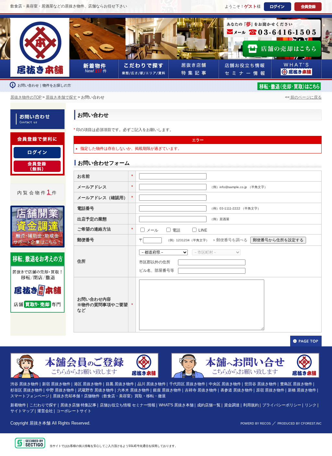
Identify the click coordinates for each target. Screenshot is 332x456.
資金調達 (232, 405)
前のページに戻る (306, 97)
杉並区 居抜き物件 (26, 390)
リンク (310, 405)
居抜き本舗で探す (61, 97)
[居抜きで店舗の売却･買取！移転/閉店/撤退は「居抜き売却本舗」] (289, 85)
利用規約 (251, 405)
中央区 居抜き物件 (225, 384)
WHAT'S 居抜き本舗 (176, 405)
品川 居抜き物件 (151, 384)
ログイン (277, 6)
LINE (202, 230)
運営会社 (45, 411)
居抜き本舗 (40, 423)
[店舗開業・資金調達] (37, 209)
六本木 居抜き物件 (133, 390)
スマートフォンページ (29, 396)
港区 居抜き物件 (88, 384)
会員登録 (308, 6)
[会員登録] (37, 164)
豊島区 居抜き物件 (296, 384)
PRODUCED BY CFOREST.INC (300, 423)
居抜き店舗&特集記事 (194, 68)
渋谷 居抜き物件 (24, 384)
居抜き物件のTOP (26, 97)
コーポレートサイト (73, 411)
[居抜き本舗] (40, 21)
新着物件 (18, 405)
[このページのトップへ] (306, 341)
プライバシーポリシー (281, 405)
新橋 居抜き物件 (302, 390)
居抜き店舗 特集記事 (78, 405)
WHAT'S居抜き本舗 (296, 68)
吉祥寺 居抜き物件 (201, 390)
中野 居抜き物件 (60, 390)
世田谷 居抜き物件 (260, 384)
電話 (176, 230)
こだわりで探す (144, 68)
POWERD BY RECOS (256, 423)
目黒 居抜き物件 (120, 384)
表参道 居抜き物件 (236, 390)
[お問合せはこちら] (272, 28)
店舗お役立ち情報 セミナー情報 (127, 405)
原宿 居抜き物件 (270, 390)
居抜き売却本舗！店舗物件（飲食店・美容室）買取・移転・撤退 (109, 396)
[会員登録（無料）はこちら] (84, 356)
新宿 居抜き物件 (56, 384)
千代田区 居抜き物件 (187, 384)
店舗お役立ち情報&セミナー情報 (245, 68)
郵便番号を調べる (231, 240)
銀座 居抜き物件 (167, 390)
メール (152, 230)
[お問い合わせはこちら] (245, 356)
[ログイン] (37, 151)
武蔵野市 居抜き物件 (96, 390)
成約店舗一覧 (208, 405)
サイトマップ (22, 411)
